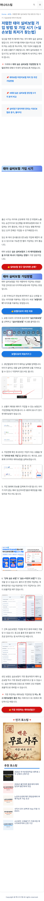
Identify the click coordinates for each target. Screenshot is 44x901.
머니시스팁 (6, 5)
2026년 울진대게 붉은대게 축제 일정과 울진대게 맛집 (26, 785)
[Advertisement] (22, 142)
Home (4, 14)
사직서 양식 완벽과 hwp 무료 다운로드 (27, 809)
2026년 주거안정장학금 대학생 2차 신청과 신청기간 (27, 772)
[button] (34, 4)
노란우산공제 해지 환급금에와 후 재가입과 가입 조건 (27, 797)
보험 (9, 14)
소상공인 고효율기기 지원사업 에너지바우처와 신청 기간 (27, 822)
